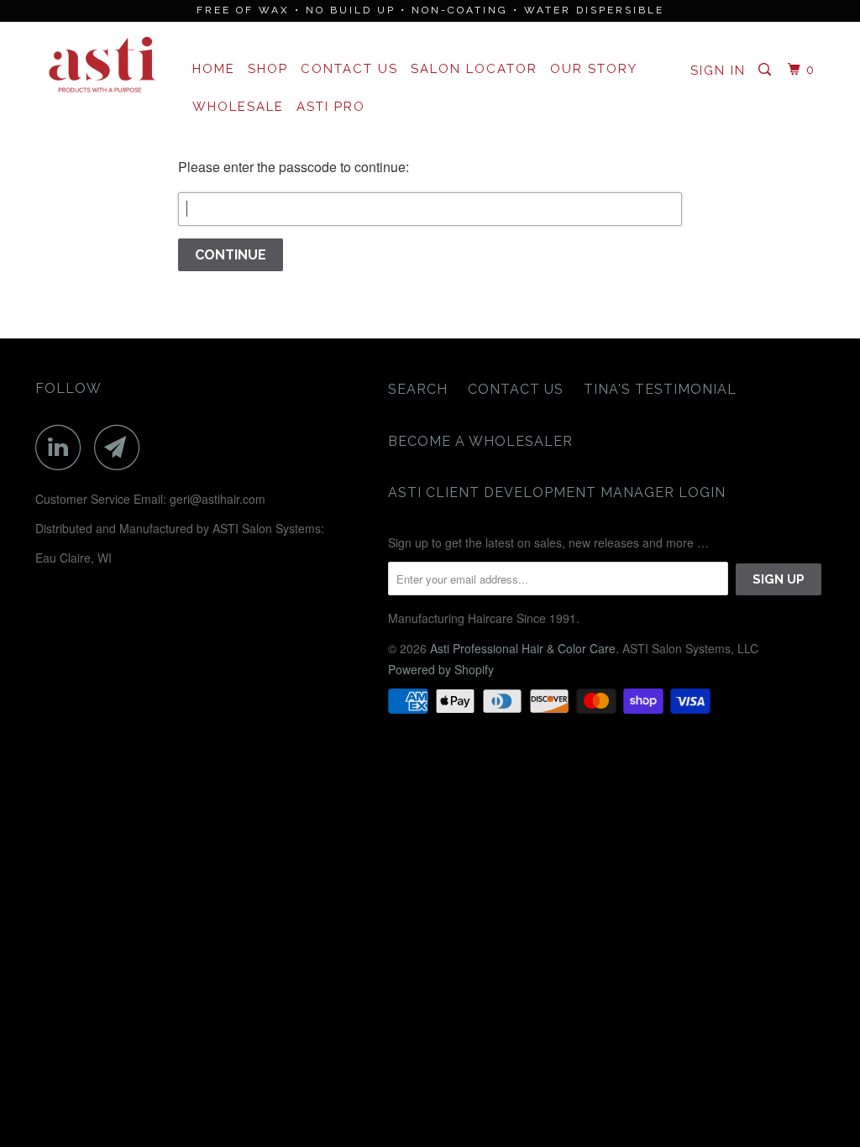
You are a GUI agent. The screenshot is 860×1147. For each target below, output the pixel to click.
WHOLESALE (238, 106)
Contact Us (349, 68)
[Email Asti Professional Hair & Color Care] (121, 447)
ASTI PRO (330, 106)
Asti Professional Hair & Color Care (523, 648)
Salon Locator (474, 68)
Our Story (593, 68)
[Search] (767, 70)
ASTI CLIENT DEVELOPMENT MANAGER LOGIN (557, 492)
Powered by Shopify (441, 669)
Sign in (718, 70)
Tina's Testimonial (660, 389)
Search (418, 389)
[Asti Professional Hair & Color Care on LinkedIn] (63, 447)
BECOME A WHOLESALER (480, 441)
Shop (268, 68)
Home (213, 68)
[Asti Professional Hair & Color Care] (102, 65)
